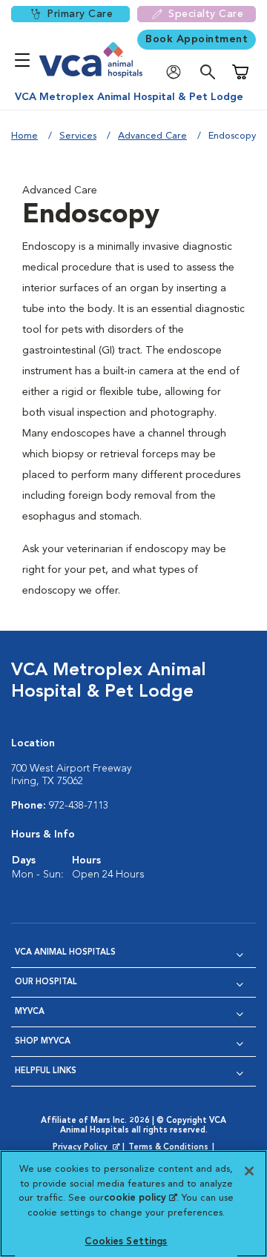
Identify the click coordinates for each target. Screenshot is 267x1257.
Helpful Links (45, 1071)
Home (24, 136)
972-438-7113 (78, 805)
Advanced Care (152, 136)
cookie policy (140, 1198)
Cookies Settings (126, 1242)
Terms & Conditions (168, 1148)
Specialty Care (205, 14)
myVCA (29, 1012)
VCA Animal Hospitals (65, 953)
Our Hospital (46, 982)
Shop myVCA (42, 1042)
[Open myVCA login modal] (177, 72)
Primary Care (80, 14)
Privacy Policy (87, 1148)
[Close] (249, 1171)
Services (77, 136)
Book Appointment (196, 39)
